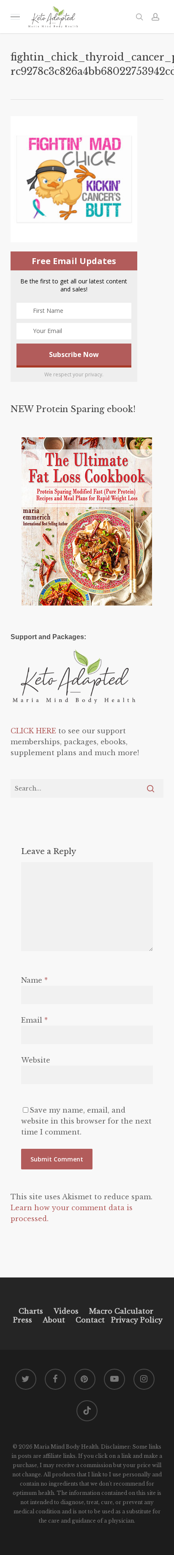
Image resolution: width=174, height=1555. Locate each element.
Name (34, 980)
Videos (66, 1311)
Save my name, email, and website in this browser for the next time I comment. (86, 1121)
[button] (15, 16)
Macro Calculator (121, 1311)
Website (35, 1060)
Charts (31, 1311)
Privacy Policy (136, 1320)
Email (34, 1020)
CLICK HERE (33, 731)
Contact (90, 1320)
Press (22, 1320)
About (54, 1320)
